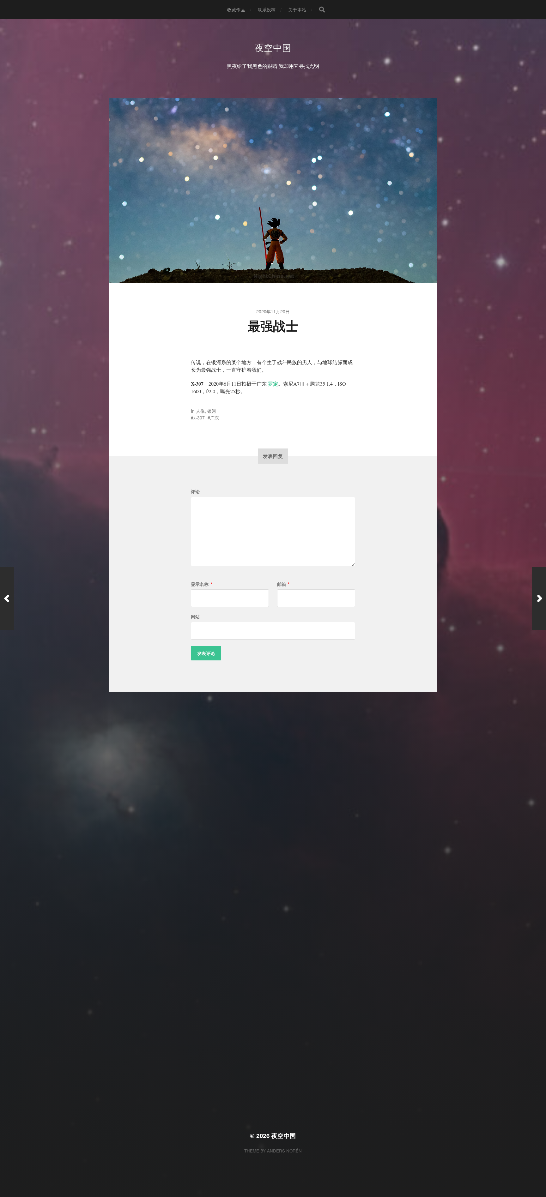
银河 (211, 411)
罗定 (273, 383)
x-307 (199, 417)
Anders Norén (284, 1151)
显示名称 (201, 584)
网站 (195, 616)
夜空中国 (273, 47)
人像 (200, 411)
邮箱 (283, 584)
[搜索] (322, 9)
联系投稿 (267, 9)
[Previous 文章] (7, 598)
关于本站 (297, 9)
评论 (195, 491)
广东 (214, 417)
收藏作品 (236, 9)
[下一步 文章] (539, 598)
